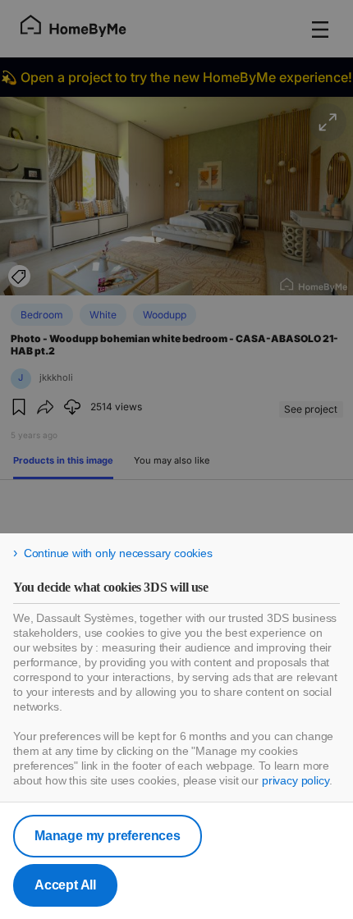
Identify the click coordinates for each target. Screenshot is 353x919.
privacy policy (295, 780)
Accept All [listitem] (65, 885)
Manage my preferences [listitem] (107, 836)
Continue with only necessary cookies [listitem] (118, 553)
